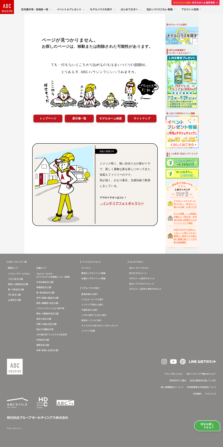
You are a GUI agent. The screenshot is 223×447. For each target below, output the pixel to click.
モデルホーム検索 (110, 118)
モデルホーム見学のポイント (142, 278)
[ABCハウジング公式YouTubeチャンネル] (173, 363)
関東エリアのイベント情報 (93, 273)
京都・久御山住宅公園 (46, 323)
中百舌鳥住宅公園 (44, 281)
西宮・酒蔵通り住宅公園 (47, 302)
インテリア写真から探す (92, 304)
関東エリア (13, 267)
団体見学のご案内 (178, 380)
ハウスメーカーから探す (92, 299)
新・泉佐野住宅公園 (45, 292)
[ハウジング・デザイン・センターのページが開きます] (42, 409)
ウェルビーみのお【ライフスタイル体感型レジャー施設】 (53, 275)
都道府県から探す (89, 294)
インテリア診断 (88, 330)
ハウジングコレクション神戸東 (50, 308)
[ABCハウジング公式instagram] (164, 363)
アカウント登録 (190, 9)
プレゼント (86, 267)
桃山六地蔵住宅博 (44, 329)
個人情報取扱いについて (172, 386)
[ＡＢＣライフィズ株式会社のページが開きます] (17, 406)
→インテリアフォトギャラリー (122, 203)
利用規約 (197, 393)
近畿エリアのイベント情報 (93, 278)
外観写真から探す (89, 309)
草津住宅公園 (42, 339)
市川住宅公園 (14, 294)
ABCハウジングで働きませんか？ (201, 373)
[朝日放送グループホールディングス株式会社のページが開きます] (37, 418)
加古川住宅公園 (43, 318)
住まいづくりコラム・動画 (160, 9)
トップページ (48, 118)
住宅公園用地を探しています (203, 380)
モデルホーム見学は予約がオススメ (145, 288)
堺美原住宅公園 (43, 287)
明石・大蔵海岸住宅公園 (47, 313)
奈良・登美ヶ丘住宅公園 (47, 350)
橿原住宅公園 (42, 344)
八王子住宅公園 (15, 278)
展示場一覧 (79, 118)
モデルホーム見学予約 (194, 2)
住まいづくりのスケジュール (141, 283)
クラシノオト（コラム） (173, 373)
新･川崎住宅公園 (16, 289)
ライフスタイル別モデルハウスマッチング (99, 325)
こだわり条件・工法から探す (94, 314)
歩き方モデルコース (138, 273)
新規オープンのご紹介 (91, 320)
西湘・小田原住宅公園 (18, 284)
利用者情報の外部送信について (201, 386)
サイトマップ (142, 118)
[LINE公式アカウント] (202, 362)
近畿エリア (41, 267)
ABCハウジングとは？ (139, 267)
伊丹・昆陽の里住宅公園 (47, 297)
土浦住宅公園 (14, 299)
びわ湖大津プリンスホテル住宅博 (51, 334)
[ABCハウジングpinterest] (183, 363)
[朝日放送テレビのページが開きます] (65, 404)
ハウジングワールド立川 (19, 273)
